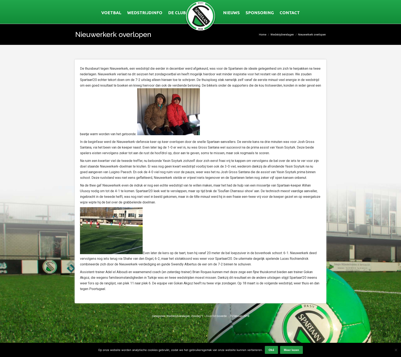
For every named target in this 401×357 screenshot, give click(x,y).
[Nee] (396, 350)
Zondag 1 (197, 316)
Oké (271, 350)
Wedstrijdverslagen (178, 316)
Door (216, 316)
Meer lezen (291, 350)
